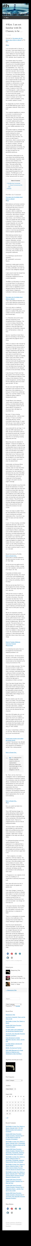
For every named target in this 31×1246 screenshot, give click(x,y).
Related (9, 188)
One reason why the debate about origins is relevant (14, 39)
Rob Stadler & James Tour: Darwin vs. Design (17, 983)
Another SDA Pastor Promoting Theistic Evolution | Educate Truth (14, 1134)
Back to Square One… (11, 556)
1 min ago (8, 35)
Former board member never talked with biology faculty (14, 739)
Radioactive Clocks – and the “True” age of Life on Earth (15, 1189)
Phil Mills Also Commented (13, 183)
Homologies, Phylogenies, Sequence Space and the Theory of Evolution (15, 1144)
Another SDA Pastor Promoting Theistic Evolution (13, 1026)
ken (10, 757)
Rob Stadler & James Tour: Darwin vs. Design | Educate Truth (15, 1127)
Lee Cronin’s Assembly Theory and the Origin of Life (18, 977)
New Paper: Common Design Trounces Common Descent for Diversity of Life (15, 1167)
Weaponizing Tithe (15, 970)
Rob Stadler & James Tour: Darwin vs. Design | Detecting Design (15, 1157)
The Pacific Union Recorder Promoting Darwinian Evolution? (15, 1034)
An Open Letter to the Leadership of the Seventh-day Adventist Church (15, 1030)
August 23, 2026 (9, 960)
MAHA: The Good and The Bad (13, 1048)
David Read (10, 645)
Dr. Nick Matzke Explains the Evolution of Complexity (14, 1129)
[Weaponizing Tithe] (10, 1067)
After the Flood (9, 1183)
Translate (17, 1006)
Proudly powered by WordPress (13, 1222)
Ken (8, 45)
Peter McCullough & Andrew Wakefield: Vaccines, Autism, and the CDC (15, 1039)
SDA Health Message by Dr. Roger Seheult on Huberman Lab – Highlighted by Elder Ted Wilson (14, 1052)
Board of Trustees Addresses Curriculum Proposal (13, 643)
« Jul (7, 1117)
